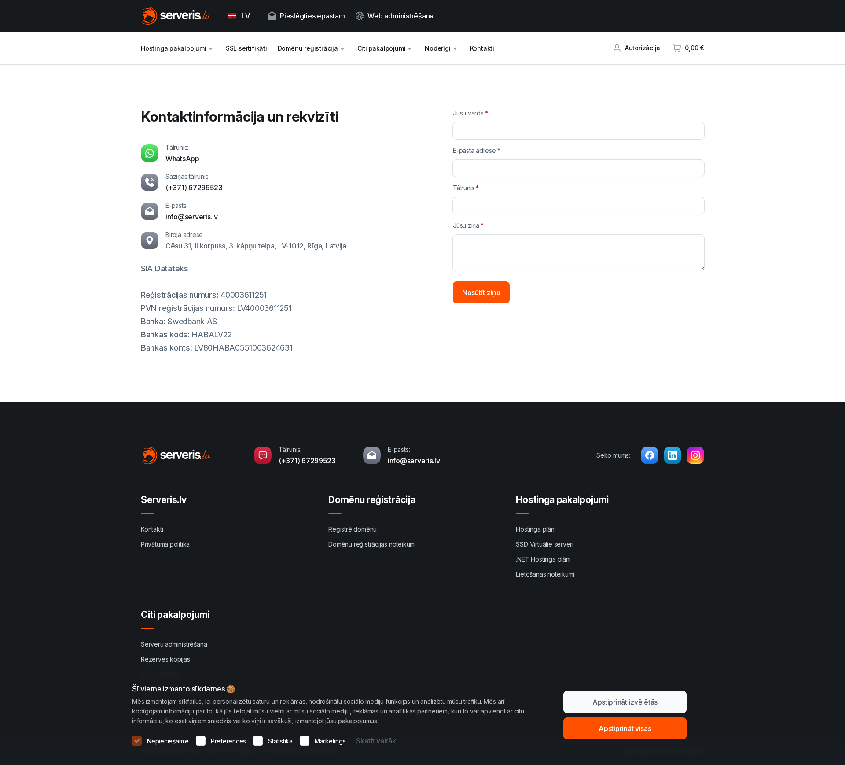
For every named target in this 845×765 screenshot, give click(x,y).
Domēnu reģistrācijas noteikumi (372, 544)
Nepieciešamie (168, 741)
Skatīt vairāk (376, 740)
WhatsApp (182, 158)
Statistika (280, 741)
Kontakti (482, 48)
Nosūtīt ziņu (481, 292)
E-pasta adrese (474, 150)
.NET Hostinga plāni (543, 559)
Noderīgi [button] (437, 48)
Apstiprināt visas (625, 728)
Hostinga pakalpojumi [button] (173, 48)
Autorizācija (642, 48)
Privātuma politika (165, 544)
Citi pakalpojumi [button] (381, 48)
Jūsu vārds (468, 113)
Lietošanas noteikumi (545, 574)
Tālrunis (463, 188)
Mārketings (330, 741)
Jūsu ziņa (466, 225)
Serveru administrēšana (174, 644)
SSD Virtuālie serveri (544, 544)
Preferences (228, 741)
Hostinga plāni (535, 529)
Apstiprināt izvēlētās (625, 702)
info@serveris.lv (191, 216)
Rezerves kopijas (165, 659)
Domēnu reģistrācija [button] (308, 48)
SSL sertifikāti (246, 48)
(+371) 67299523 (194, 187)
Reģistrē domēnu (352, 529)
